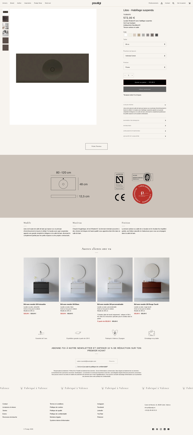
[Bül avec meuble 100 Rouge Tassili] (151, 280)
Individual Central (131, 56)
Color (124, 32)
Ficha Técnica (96, 146)
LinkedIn (100, 410)
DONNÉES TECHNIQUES (131, 120)
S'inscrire (112, 361)
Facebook (100, 407)
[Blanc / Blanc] (115, 280)
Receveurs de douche (10, 417)
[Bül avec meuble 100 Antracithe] (41, 280)
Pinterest (100, 417)
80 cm (127, 44)
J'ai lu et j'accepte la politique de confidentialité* (92, 366)
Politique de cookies (56, 407)
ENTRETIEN (127, 125)
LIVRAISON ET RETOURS (131, 131)
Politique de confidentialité (58, 414)
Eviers (5, 414)
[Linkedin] (165, 429)
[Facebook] (153, 429)
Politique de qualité (56, 410)
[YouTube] (168, 429)
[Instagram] (161, 429)
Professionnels (153, 3)
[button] (6, 3)
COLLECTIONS (128, 105)
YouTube (100, 414)
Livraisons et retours (9, 407)
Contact (167, 3)
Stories (5, 410)
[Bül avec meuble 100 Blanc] (78, 280)
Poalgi (27, 429)
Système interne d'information (59, 420)
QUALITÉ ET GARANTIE (131, 136)
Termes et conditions (56, 404)
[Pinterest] (157, 429)
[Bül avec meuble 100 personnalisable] (115, 280)
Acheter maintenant (145, 89)
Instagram (100, 404)
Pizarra (128, 67)
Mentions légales (55, 417)
